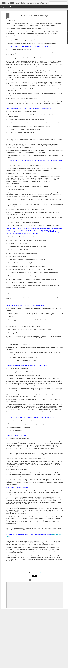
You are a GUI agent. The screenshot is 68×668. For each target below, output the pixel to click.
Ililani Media (42, 573)
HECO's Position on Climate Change (34, 15)
